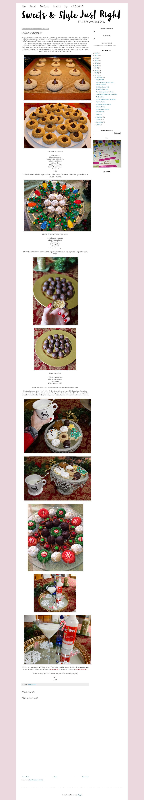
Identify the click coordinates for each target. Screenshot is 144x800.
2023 (96, 53)
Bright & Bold (100, 79)
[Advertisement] (55, 760)
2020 (96, 60)
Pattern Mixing (100, 107)
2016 (96, 70)
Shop (65, 6)
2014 (96, 75)
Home (24, 6)
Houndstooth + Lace (102, 89)
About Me (33, 6)
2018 (96, 65)
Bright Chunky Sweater (102, 109)
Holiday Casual (100, 102)
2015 (96, 73)
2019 (96, 63)
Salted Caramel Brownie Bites (104, 82)
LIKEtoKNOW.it (77, 6)
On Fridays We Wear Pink (103, 104)
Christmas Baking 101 (102, 87)
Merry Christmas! (101, 84)
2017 (96, 68)
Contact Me (57, 6)
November (99, 117)
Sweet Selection (45, 6)
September (99, 122)
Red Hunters (100, 97)
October (98, 120)
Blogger (79, 795)
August (98, 124)
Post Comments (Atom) (36, 780)
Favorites (99, 114)
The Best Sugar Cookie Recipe (105, 92)
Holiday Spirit (100, 111)
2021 (96, 58)
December (99, 77)
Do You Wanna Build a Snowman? (106, 99)
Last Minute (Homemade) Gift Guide (106, 94)
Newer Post (25, 777)
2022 (96, 55)
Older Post (85, 777)
